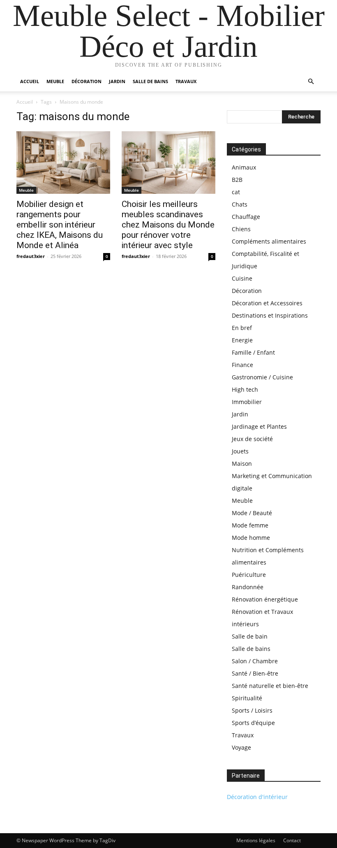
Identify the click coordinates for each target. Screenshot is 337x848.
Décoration (87, 81)
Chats (239, 204)
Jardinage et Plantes (259, 426)
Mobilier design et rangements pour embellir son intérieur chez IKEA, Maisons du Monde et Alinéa (59, 224)
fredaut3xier (30, 256)
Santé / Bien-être (255, 673)
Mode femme (250, 525)
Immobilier (247, 402)
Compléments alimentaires (269, 241)
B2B (237, 180)
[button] (311, 82)
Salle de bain (250, 636)
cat (236, 192)
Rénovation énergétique (265, 599)
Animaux (244, 167)
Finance (242, 365)
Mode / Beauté (252, 513)
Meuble (55, 81)
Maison (242, 463)
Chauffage (246, 217)
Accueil (29, 81)
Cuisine (242, 278)
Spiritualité (247, 698)
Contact (292, 840)
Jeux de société (252, 439)
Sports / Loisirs (252, 710)
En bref (242, 328)
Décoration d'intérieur (257, 797)
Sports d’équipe (253, 723)
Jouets (240, 451)
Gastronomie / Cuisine (262, 377)
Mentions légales (255, 840)
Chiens (241, 229)
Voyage (241, 747)
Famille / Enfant (253, 352)
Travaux (185, 81)
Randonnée (247, 587)
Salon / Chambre (255, 661)
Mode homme (251, 537)
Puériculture (249, 574)
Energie (242, 340)
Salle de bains (150, 81)
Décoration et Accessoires (267, 303)
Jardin (117, 81)
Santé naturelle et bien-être (270, 686)
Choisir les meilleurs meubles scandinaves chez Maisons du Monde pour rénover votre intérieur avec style (168, 224)
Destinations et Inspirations (270, 315)
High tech (245, 389)
